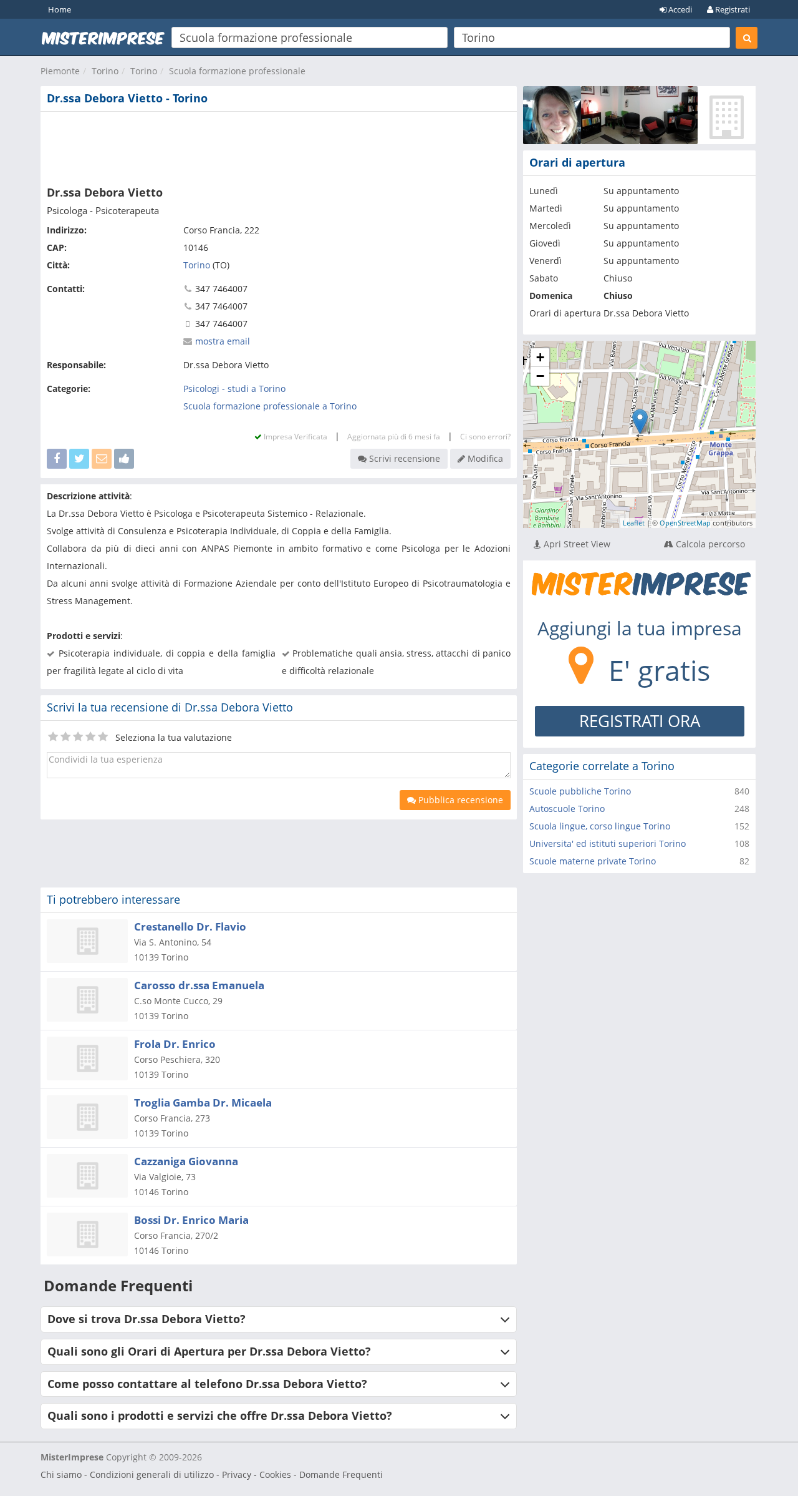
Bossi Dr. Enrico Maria (191, 1220)
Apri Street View (575, 544)
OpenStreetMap (685, 522)
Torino (105, 71)
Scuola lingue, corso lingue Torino (599, 826)
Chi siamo (61, 1474)
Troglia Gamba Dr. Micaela (203, 1102)
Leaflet (634, 522)
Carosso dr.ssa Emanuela (199, 985)
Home (59, 9)
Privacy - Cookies (256, 1474)
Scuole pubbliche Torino (580, 791)
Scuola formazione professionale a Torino (270, 406)
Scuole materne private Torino (592, 861)
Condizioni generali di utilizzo (152, 1474)
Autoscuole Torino (567, 808)
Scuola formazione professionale (237, 71)
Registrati (731, 9)
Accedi (679, 9)
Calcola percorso (709, 544)
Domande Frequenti (341, 1474)
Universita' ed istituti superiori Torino (607, 843)
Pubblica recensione (459, 800)
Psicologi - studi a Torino (234, 388)
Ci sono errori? (485, 436)
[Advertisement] (279, 146)
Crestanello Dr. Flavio (190, 926)
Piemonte (60, 71)
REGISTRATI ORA (639, 721)
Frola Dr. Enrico (175, 1044)
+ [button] (540, 357)
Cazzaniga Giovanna (186, 1161)
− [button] (540, 376)
